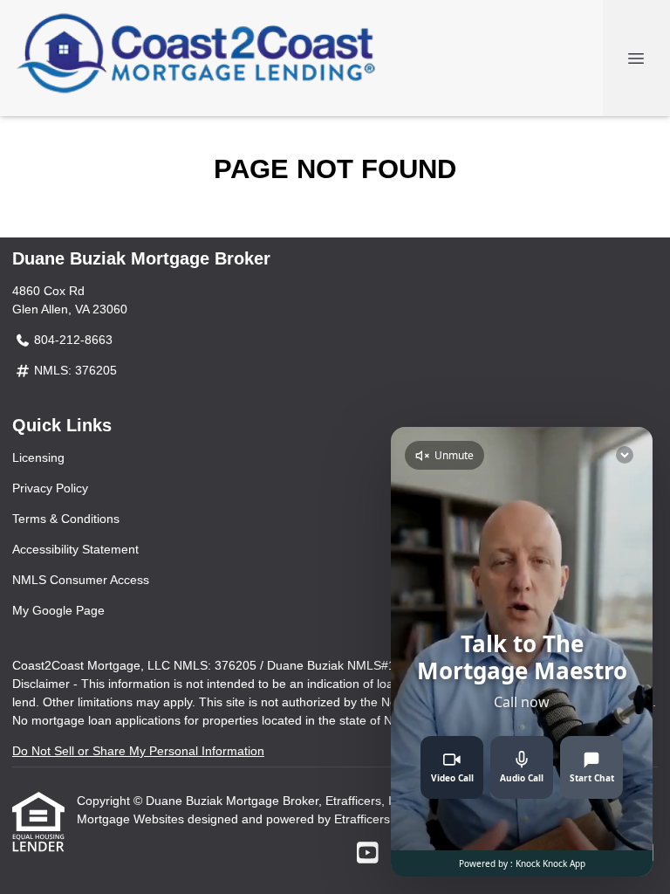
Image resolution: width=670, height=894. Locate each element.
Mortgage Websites (132, 819)
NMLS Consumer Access (80, 580)
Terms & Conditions (66, 519)
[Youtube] (367, 854)
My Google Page (58, 610)
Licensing (38, 457)
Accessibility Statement (75, 549)
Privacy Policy (50, 488)
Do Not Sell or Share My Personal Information (138, 751)
